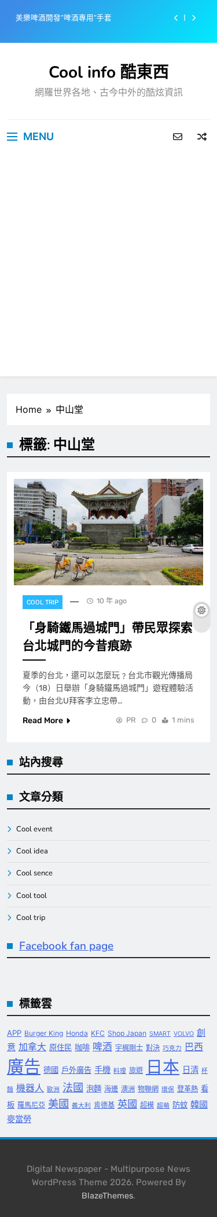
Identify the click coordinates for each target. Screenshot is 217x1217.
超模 (147, 1105)
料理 (119, 1071)
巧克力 (172, 1048)
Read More (43, 720)
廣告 (24, 1067)
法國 (72, 1087)
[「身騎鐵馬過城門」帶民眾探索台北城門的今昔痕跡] (108, 532)
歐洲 (53, 1089)
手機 (102, 1070)
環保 (167, 1089)
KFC (98, 1033)
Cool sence (34, 873)
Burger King (43, 1033)
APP (14, 1033)
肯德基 (104, 1105)
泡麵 (93, 1088)
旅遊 (136, 1070)
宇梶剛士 (129, 1047)
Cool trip (42, 602)
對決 (153, 1047)
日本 (162, 1067)
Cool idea (32, 851)
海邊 (111, 1088)
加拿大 (32, 1047)
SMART (160, 1034)
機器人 (30, 1088)
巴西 (194, 1047)
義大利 (81, 1105)
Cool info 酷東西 (109, 72)
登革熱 (187, 1088)
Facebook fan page (66, 946)
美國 (58, 1103)
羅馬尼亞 (31, 1105)
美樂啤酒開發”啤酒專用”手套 (64, 18)
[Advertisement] (108, 267)
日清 (190, 1070)
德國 (50, 1070)
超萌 (163, 1105)
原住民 (60, 1047)
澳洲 (128, 1088)
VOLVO (184, 1034)
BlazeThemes (107, 1196)
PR (131, 720)
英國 (127, 1104)
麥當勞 (19, 1119)
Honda (77, 1033)
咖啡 (82, 1047)
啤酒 (102, 1047)
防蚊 (179, 1104)
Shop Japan (127, 1033)
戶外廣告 (76, 1070)
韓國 (199, 1104)
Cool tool (31, 895)
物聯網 (148, 1088)
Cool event (34, 829)
